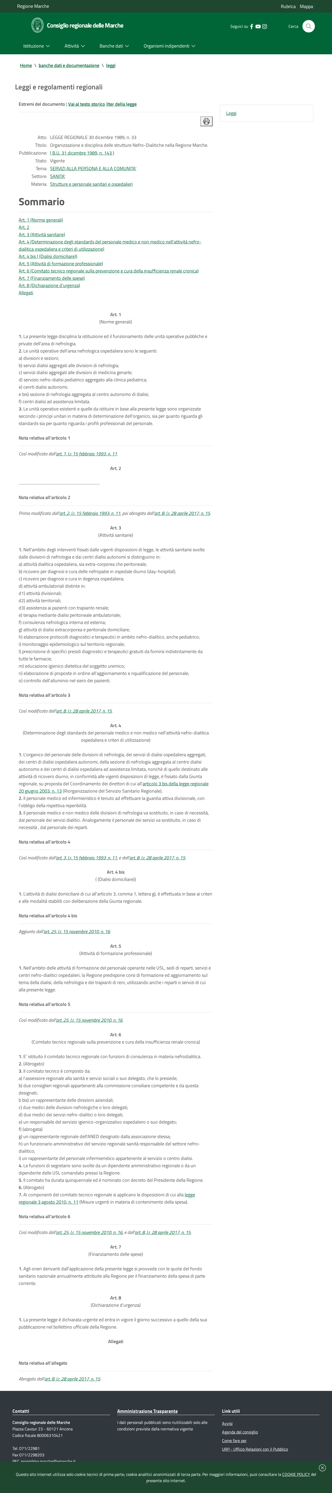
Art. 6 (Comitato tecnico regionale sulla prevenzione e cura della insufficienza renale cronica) (109, 270)
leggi (110, 65)
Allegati (26, 292)
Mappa (306, 6)
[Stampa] (206, 121)
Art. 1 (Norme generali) (41, 219)
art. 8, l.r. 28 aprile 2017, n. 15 (182, 513)
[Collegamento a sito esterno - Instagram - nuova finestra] (264, 26)
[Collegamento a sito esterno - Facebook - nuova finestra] (251, 26)
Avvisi (227, 1423)
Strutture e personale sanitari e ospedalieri (91, 184)
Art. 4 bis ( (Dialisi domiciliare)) (48, 256)
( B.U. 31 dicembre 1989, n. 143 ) (82, 152)
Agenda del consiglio (240, 1432)
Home (26, 65)
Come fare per (234, 1440)
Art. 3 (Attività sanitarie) (42, 234)
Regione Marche (33, 6)
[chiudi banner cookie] (322, 1467)
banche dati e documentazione (69, 65)
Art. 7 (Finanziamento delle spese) (52, 278)
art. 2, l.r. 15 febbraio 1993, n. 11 (89, 513)
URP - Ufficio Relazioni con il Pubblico (255, 1449)
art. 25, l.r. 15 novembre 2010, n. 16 (77, 931)
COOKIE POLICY (296, 1474)
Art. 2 (24, 227)
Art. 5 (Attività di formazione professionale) (61, 263)
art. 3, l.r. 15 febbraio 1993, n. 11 (86, 857)
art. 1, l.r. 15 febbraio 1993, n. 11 (86, 453)
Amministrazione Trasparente (147, 1411)
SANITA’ (57, 176)
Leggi (231, 113)
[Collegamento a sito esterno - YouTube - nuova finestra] (258, 26)
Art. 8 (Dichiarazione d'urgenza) (49, 285)
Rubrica (288, 6)
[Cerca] (308, 26)
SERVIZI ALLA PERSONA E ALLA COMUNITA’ (93, 168)
